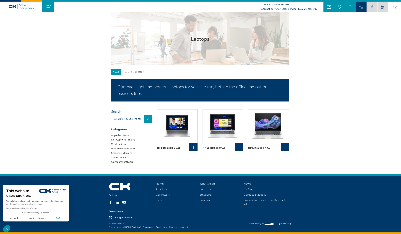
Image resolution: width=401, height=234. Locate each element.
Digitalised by (283, 224)
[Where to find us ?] (339, 7)
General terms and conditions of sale (264, 202)
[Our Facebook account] (372, 7)
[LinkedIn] (117, 203)
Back (117, 72)
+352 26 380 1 (282, 4)
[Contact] (328, 7)
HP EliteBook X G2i (133, 227)
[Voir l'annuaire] (361, 7)
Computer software (122, 161)
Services (205, 200)
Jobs (159, 200)
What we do (207, 183)
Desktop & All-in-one (123, 139)
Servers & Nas (119, 157)
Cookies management (178, 227)
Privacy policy (148, 227)
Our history (163, 194)
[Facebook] (110, 203)
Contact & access (255, 194)
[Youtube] (124, 203)
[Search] (350, 7)
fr (392, 6)
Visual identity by (256, 224)
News (247, 183)
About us (161, 189)
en (395, 6)
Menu (48, 5)
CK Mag (248, 189)
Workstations (118, 144)
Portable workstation (123, 148)
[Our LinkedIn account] (383, 7)
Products (205, 189)
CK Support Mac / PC (123, 217)
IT (132, 72)
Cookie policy (162, 227)
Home (126, 72)
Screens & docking (121, 152)
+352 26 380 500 (308, 9)
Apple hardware (120, 135)
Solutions (205, 194)
